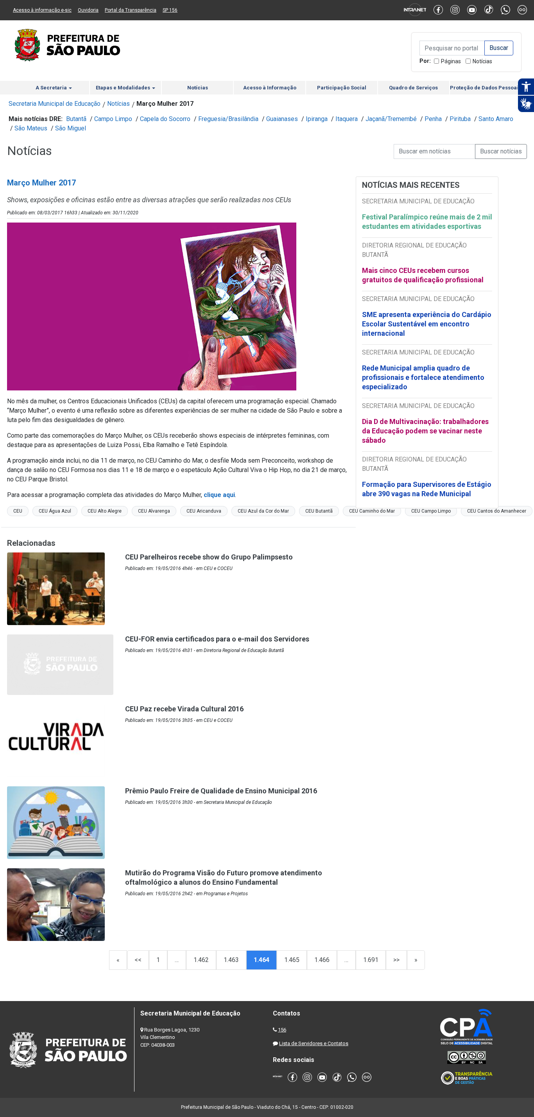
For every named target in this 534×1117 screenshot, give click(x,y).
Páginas (451, 61)
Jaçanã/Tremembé (391, 119)
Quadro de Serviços (413, 88)
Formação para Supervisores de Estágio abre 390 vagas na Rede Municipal (426, 489)
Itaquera (346, 119)
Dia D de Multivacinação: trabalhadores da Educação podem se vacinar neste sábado (425, 430)
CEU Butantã (319, 511)
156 (282, 1030)
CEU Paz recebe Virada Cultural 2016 (184, 709)
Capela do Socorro (165, 119)
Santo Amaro (495, 119)
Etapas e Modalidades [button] (123, 88)
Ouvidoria (88, 10)
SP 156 (170, 10)
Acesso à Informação (269, 88)
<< (138, 960)
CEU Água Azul (55, 511)
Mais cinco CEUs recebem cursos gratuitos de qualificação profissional (423, 275)
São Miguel (70, 128)
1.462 (201, 960)
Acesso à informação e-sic (42, 10)
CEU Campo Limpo (431, 511)
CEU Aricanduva (203, 511)
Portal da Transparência (130, 10)
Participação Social (341, 88)
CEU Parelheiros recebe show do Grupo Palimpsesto (209, 557)
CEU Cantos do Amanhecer (496, 511)
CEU (17, 511)
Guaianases (282, 119)
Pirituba (460, 119)
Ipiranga (317, 119)
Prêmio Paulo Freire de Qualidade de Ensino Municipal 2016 (221, 791)
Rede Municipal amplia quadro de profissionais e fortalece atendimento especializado (423, 377)
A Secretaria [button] (52, 88)
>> (396, 960)
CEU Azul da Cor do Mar (263, 511)
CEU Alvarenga (154, 511)
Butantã (76, 119)
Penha (433, 119)
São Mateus (30, 128)
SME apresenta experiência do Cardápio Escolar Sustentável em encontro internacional (426, 323)
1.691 (370, 960)
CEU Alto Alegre (105, 511)
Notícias (482, 61)
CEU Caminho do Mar (372, 511)
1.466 (322, 960)
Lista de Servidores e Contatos (313, 1043)
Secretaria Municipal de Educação (54, 103)
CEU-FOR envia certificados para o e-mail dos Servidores (217, 639)
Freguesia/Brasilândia (228, 119)
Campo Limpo (113, 119)
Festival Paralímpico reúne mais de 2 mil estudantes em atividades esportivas (427, 221)
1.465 (291, 960)
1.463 (231, 960)
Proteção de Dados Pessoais (485, 88)
